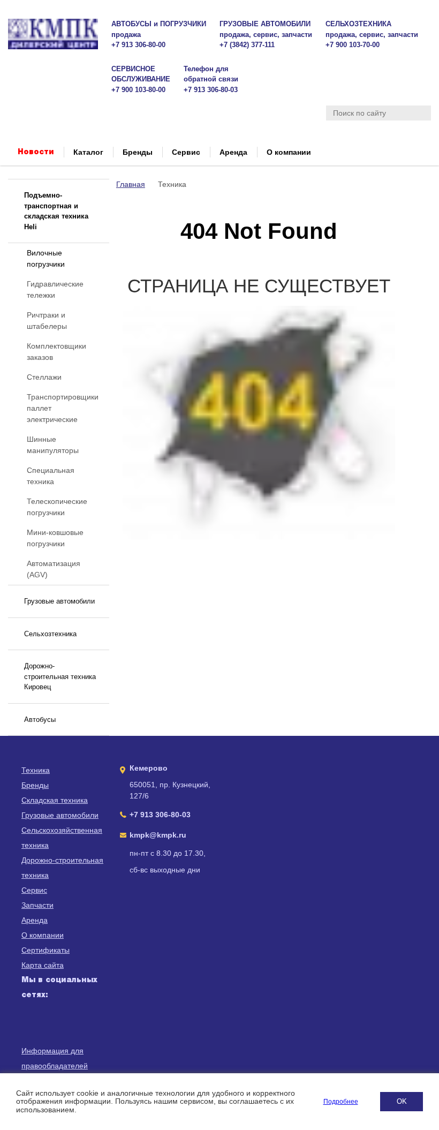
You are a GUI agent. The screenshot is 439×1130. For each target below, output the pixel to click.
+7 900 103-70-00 (353, 45)
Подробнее (340, 1101)
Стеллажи (44, 377)
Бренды (138, 152)
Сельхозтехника (50, 634)
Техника (35, 770)
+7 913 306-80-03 (211, 90)
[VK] (31, 1045)
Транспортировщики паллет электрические (63, 408)
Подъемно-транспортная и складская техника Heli (56, 211)
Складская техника (54, 800)
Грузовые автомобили (59, 601)
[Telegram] (57, 1045)
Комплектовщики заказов (56, 351)
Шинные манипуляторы (53, 445)
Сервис (186, 152)
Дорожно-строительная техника (62, 867)
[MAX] (31, 1020)
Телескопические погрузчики (57, 507)
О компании (289, 152)
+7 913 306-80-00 (138, 45)
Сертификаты (45, 950)
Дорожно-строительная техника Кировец (60, 676)
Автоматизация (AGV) (53, 569)
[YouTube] (83, 1020)
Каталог (88, 152)
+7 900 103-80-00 (138, 90)
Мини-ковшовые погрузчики (55, 538)
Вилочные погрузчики (46, 258)
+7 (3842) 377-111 (247, 45)
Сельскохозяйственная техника (61, 837)
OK (402, 1101)
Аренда (233, 152)
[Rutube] (57, 1020)
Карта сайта (42, 965)
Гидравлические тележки (55, 289)
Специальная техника (50, 476)
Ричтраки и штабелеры (47, 320)
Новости (36, 152)
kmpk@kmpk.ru (158, 835)
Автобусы (40, 719)
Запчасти (37, 905)
